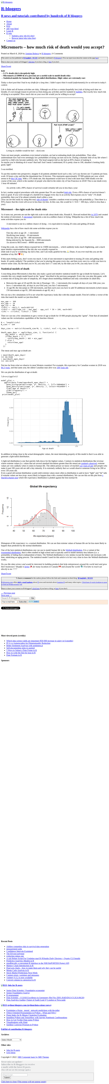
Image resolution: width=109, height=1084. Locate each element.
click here (31, 62)
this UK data (16, 178)
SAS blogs (10, 1052)
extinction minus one (15, 956)
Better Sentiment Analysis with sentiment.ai (24, 645)
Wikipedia (5, 228)
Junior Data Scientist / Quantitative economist (25, 990)
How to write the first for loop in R (21, 653)
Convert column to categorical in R (21, 980)
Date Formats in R (14, 655)
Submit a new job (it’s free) (23, 36)
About (9, 24)
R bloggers (46, 53)
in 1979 (94, 214)
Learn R (9, 31)
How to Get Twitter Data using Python (22, 1020)
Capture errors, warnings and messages (22, 975)
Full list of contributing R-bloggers (16, 1029)
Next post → (6, 595)
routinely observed (89, 463)
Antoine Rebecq (32, 53)
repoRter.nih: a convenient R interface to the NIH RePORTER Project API (37, 963)
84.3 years (5, 368)
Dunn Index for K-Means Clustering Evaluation (26, 1015)
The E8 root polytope (15, 954)
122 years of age (86, 466)
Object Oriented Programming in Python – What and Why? (31, 1013)
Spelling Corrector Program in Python (22, 1025)
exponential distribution (11, 552)
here (96, 58)
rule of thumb (42, 199)
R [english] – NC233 (30, 58)
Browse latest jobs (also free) (24, 38)
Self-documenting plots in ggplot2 (20, 648)
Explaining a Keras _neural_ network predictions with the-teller (33, 1010)
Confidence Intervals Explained (19, 951)
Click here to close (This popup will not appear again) (23, 1082)
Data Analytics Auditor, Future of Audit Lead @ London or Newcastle (36, 1000)
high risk (68, 192)
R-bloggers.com (7, 582)
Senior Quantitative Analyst (18, 993)
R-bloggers (57, 58)
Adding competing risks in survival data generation (27, 946)
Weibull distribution (74, 550)
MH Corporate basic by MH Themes (33, 1057)
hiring (27, 567)
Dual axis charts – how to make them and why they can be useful (33, 968)
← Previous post (8, 593)
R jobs (9, 33)
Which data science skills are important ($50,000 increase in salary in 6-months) (39, 641)
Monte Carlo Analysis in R (17, 970)
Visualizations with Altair (17, 1022)
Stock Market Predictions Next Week (21, 973)
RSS (8, 26)
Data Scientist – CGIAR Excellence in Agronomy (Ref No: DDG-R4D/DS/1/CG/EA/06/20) (45, 997)
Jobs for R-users (15, 985)
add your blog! (12, 28)
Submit (7, 1078)
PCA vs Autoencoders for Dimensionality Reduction (28, 643)
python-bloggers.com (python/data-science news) (29, 1005)
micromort (28, 217)
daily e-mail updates (25, 582)
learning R (61, 582)
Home (9, 21)
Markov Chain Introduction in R (19, 965)
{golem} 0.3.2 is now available (19, 977)
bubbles (79, 92)
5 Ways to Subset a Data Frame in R (21, 650)
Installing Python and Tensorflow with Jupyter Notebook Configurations (36, 1017)
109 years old (62, 368)
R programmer (12, 995)
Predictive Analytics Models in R (20, 961)
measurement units (14, 949)
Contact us (10, 40)
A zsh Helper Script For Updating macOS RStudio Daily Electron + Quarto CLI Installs (43, 958)
